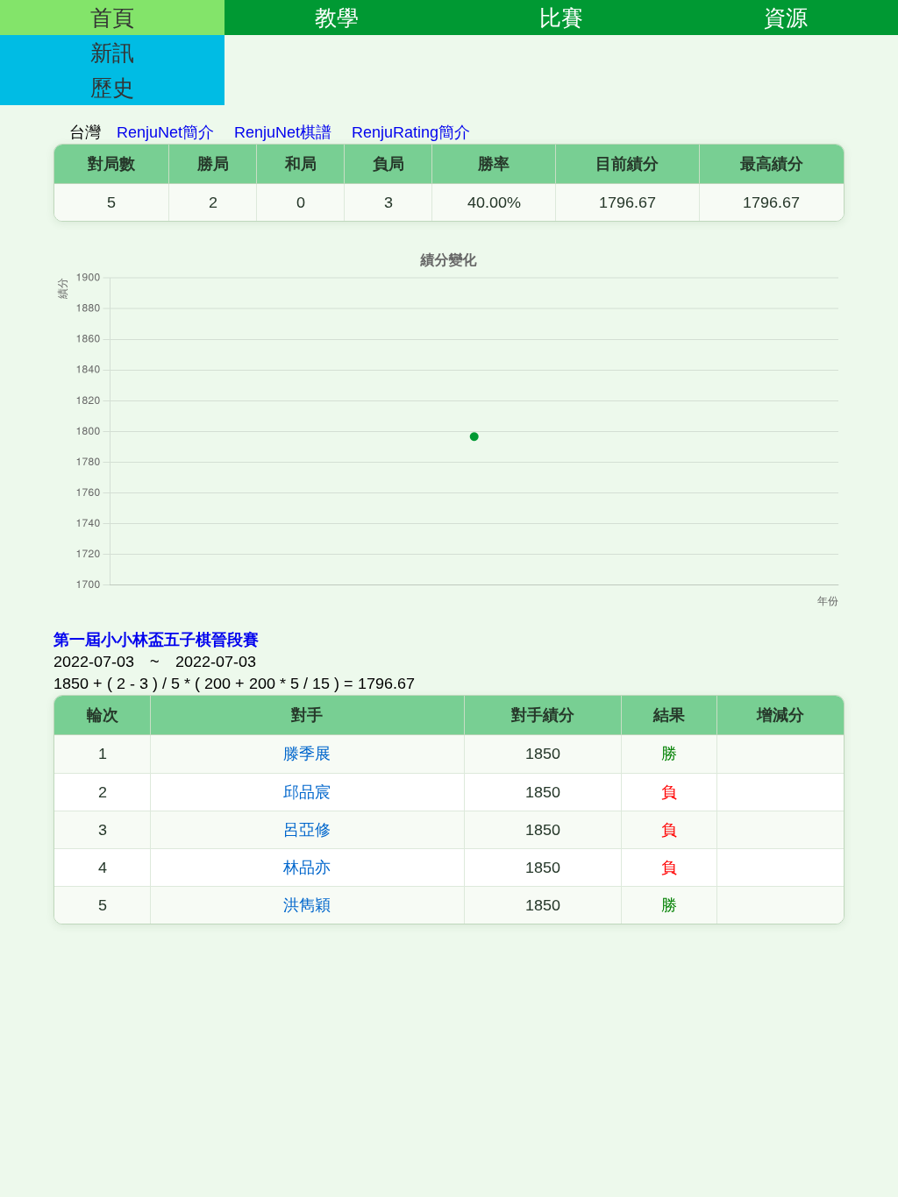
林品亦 (307, 867)
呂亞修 (307, 830)
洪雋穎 (307, 905)
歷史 (112, 87)
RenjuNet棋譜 (282, 132)
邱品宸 (307, 792)
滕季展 (307, 753)
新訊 (112, 52)
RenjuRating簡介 (411, 132)
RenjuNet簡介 (165, 132)
